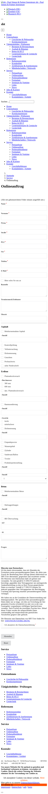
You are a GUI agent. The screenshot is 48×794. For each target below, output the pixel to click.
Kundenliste (17, 63)
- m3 (2, 523)
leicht (7, 421)
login (30, 787)
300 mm (8, 383)
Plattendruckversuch (12, 376)
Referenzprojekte (19, 61)
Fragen (4, 547)
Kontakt (9, 92)
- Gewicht (4, 418)
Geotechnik (16, 56)
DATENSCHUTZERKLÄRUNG (17, 621)
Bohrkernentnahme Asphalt (15, 331)
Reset (6, 643)
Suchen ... (5, 101)
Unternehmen (12, 37)
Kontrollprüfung (11, 345)
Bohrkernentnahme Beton (14, 491)
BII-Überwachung (11, 519)
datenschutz (17, 787)
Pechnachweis (10, 362)
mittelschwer (9, 424)
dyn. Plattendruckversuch (14, 391)
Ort (2, 252)
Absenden (8, 636)
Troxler (7, 459)
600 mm (8, 387)
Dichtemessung (10, 429)
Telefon (4, 261)
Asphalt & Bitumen (20, 49)
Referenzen (11, 58)
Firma (3, 223)
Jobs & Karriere (13, 90)
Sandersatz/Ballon (11, 455)
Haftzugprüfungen (11, 505)
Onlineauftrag (17, 75)
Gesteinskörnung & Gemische (24, 54)
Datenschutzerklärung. (30, 782)
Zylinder (8, 450)
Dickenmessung (10, 353)
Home (9, 35)
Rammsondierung (11, 404)
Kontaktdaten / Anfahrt (21, 97)
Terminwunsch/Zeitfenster (11, 299)
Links (14, 85)
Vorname (4, 213)
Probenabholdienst (19, 78)
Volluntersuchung (11, 349)
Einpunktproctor (11, 442)
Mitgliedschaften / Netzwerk (24, 68)
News (14, 87)
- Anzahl (4, 335)
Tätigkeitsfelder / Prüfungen (18, 44)
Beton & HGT (18, 51)
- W (2, 532)
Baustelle (4, 285)
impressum (5, 787)
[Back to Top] (2, 792)
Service (9, 70)
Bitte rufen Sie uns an (13, 281)
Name (3, 204)
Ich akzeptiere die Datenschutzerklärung (20, 625)
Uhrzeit (4, 314)
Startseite (10, 175)
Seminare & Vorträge (20, 82)
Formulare (16, 80)
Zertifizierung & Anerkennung (24, 66)
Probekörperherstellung (13, 463)
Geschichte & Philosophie (23, 39)
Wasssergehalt (10, 446)
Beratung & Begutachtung (23, 47)
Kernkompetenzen (19, 42)
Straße (3, 233)
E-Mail (3, 271)
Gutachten (8, 357)
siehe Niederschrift (12, 366)
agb (24, 787)
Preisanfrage (17, 73)
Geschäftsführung (19, 94)
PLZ (3, 242)
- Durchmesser (6, 380)
